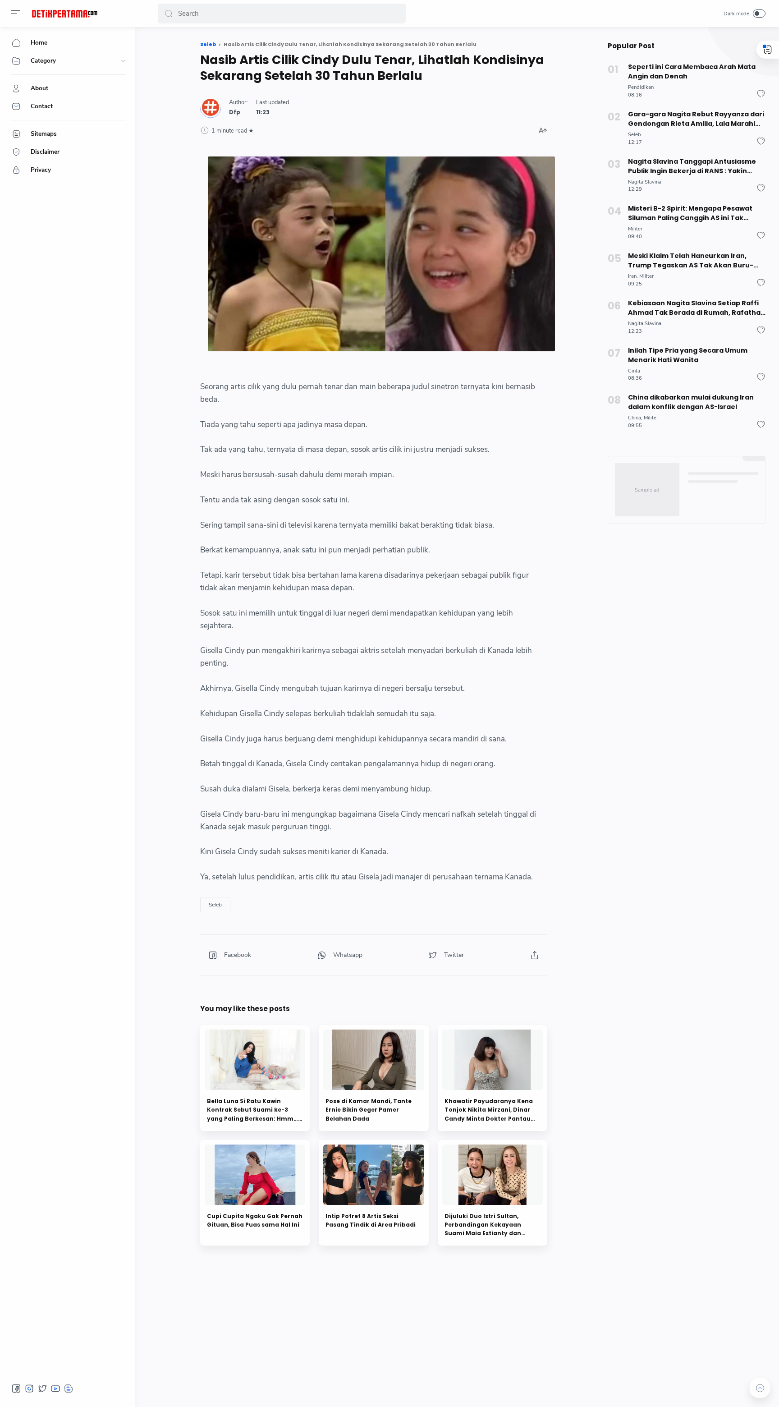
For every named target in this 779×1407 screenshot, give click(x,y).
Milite (650, 417)
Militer (635, 228)
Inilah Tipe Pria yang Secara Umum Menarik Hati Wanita (687, 355)
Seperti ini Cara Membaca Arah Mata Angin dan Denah (692, 71)
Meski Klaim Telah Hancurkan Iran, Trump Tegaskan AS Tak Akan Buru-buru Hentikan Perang (690, 260)
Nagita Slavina (644, 182)
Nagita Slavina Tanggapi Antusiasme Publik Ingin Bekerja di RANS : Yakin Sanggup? (692, 166)
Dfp (234, 112)
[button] (15, 13)
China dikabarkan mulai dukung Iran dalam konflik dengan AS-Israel (691, 402)
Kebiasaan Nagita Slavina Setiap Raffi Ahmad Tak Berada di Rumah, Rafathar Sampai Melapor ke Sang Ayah (696, 308)
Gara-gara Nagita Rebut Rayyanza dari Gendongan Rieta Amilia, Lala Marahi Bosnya (696, 119)
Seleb (215, 904)
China (634, 417)
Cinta (634, 371)
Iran (632, 276)
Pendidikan (641, 87)
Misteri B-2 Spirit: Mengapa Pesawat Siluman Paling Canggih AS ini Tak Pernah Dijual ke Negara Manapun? (690, 213)
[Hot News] (64, 13)
